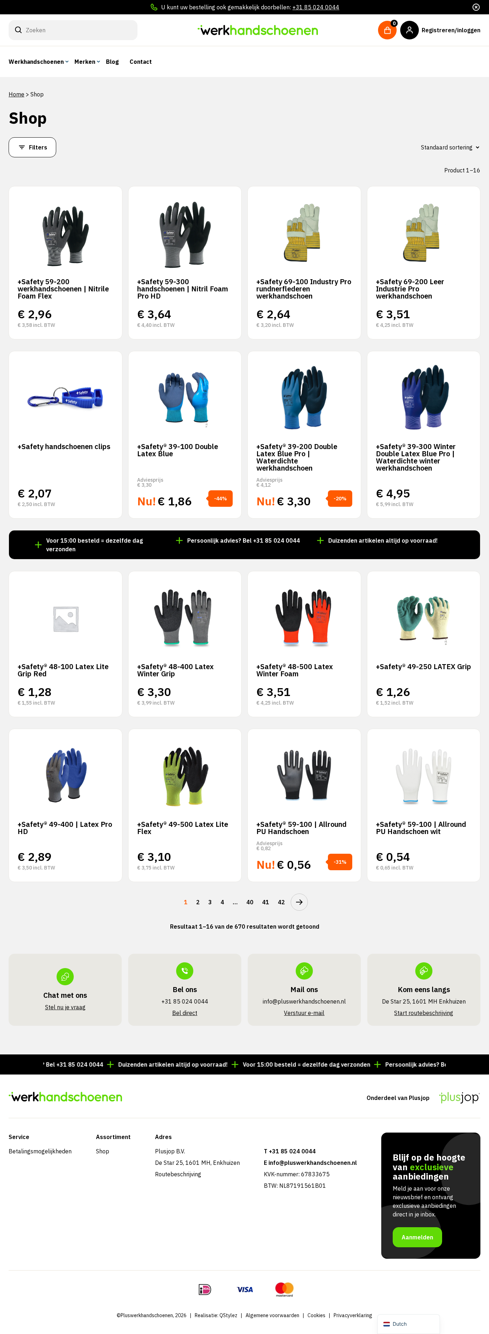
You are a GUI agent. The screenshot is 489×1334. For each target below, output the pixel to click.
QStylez (228, 1315)
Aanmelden (417, 1237)
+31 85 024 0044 (315, 7)
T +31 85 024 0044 (290, 1151)
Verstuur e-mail (304, 1012)
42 (281, 902)
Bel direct (184, 1012)
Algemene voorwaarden (272, 1315)
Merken (84, 61)
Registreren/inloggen (451, 30)
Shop (102, 1151)
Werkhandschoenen (36, 61)
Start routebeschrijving (423, 1012)
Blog (112, 61)
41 (265, 902)
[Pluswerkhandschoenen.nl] (258, 30)
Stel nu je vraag (65, 1007)
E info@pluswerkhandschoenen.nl (310, 1162)
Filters (38, 147)
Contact (141, 61)
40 (249, 902)
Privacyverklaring (353, 1315)
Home (16, 94)
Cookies (316, 1315)
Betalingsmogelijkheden (40, 1151)
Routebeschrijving (178, 1174)
